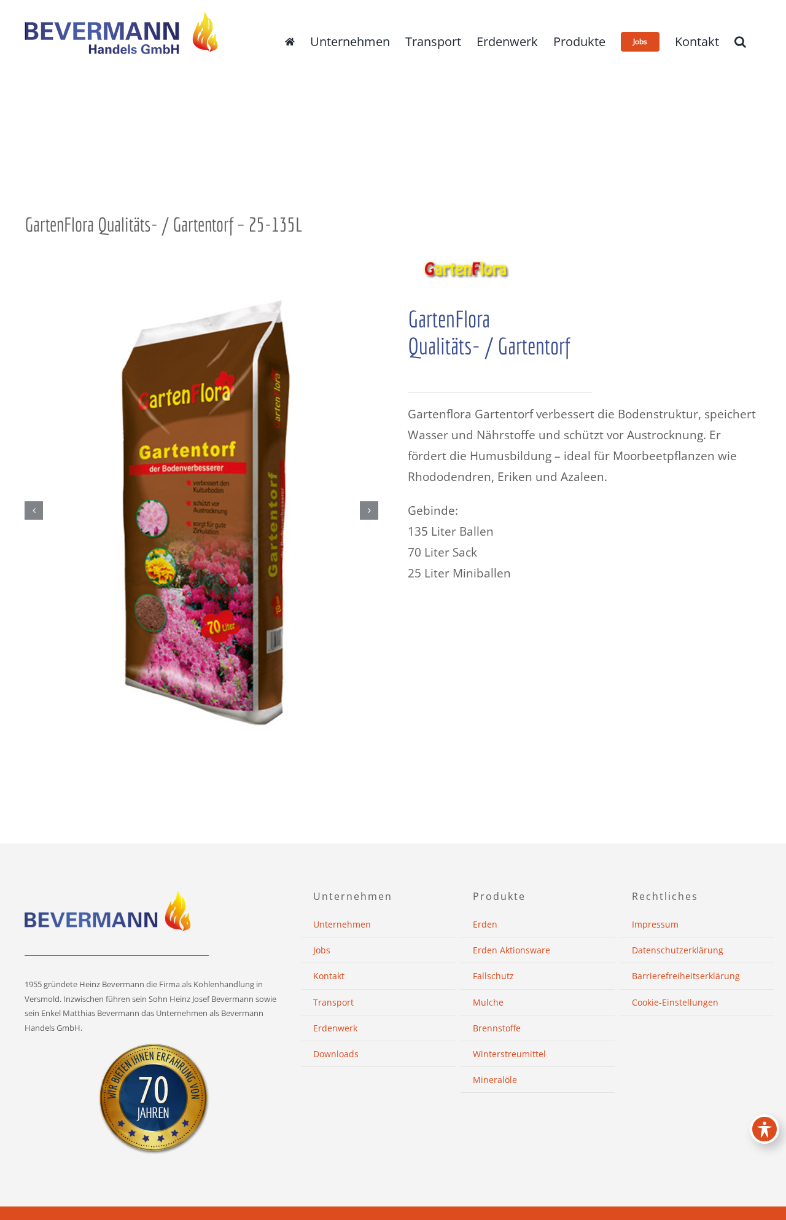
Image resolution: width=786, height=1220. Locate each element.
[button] (740, 41)
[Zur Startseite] (290, 41)
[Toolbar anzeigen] (764, 1129)
